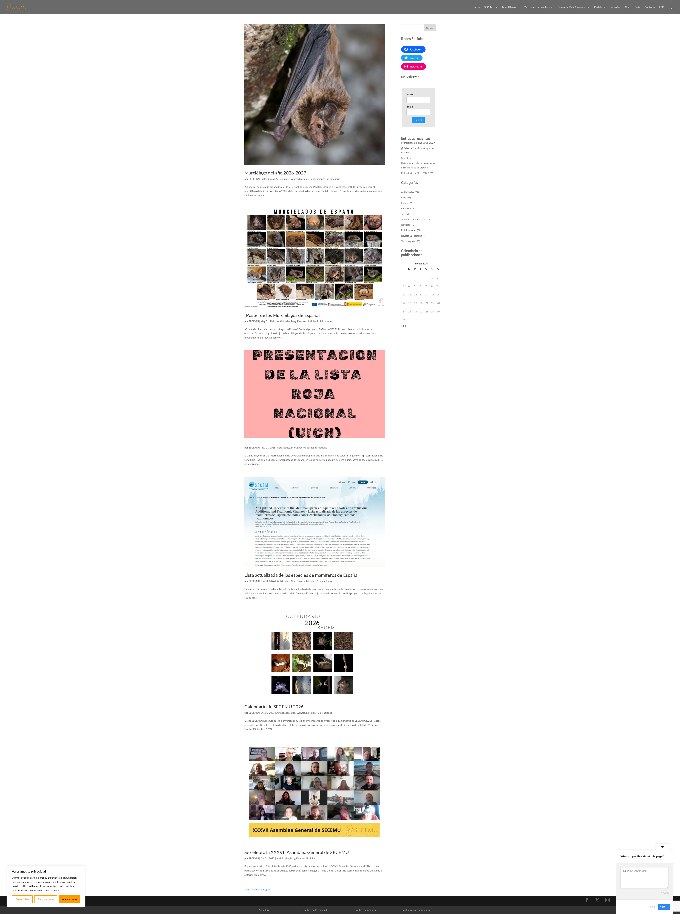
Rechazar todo (46, 899)
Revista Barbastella (411, 235)
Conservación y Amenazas (571, 7)
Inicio (477, 7)
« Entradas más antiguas (257, 889)
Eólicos (405, 202)
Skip (652, 906)
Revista (598, 7)
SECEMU (489, 7)
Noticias (303, 178)
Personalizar (22, 899)
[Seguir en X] (597, 900)
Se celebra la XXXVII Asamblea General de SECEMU (296, 852)
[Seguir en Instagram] (607, 900)
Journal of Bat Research (414, 219)
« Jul (403, 326)
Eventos (294, 178)
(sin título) (406, 157)
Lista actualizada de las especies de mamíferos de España (300, 575)
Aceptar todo (69, 899)
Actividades (282, 178)
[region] (46, 886)
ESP (661, 7)
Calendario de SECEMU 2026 (274, 706)
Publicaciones (317, 178)
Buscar (430, 27)
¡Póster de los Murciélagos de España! (282, 315)
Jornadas (615, 7)
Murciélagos (509, 7)
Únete (637, 7)
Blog (626, 7)
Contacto (650, 7)
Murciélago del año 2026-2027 (275, 173)
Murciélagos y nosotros (536, 7)
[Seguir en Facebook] (587, 900)
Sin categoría (333, 178)
